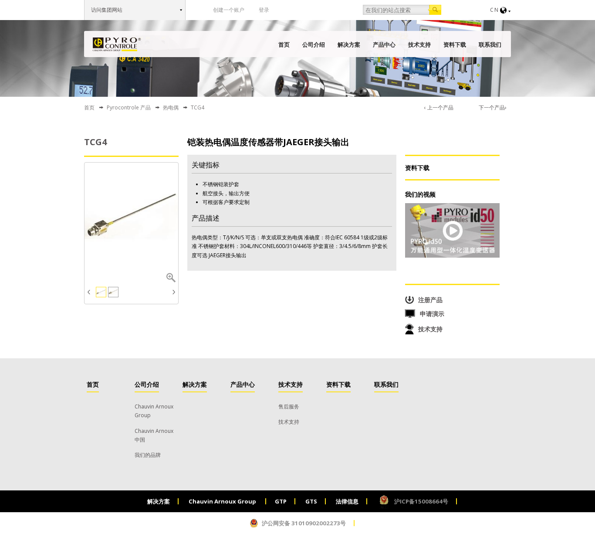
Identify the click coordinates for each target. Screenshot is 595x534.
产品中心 (384, 44)
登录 (264, 10)
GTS (311, 501)
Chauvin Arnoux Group (223, 501)
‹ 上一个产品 (438, 107)
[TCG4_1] (131, 216)
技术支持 (419, 44)
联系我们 (490, 44)
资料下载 (454, 44)
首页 (284, 44)
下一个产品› (493, 107)
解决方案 (349, 44)
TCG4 (95, 142)
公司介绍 (313, 44)
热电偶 (171, 107)
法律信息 (347, 501)
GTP (281, 501)
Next (172, 292)
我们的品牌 (148, 455)
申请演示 (432, 314)
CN (494, 10)
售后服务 (288, 406)
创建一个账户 (228, 10)
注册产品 (430, 300)
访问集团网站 (106, 10)
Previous (90, 292)
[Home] (117, 44)
